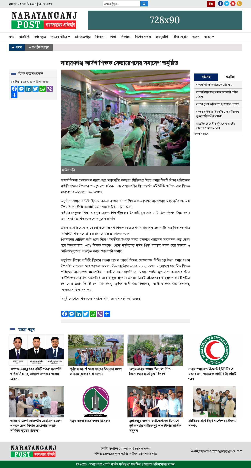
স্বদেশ (195, 37)
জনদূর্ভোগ (162, 37)
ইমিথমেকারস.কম (164, 464)
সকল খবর (200, 134)
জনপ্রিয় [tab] (230, 77)
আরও (207, 37)
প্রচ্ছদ (18, 47)
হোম (12, 37)
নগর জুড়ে (40, 37)
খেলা (113, 37)
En (211, 4)
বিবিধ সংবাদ (180, 37)
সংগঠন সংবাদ (40, 47)
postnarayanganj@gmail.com (222, 451)
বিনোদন (100, 37)
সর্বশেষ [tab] (206, 77)
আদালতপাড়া (83, 37)
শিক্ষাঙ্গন (125, 37)
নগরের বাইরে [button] (59, 37)
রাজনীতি (24, 37)
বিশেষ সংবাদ (143, 37)
